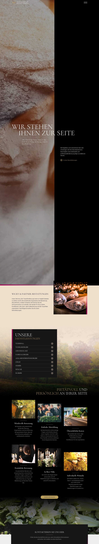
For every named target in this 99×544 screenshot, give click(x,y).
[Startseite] (30, 3)
